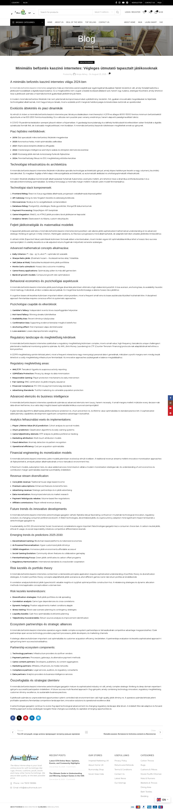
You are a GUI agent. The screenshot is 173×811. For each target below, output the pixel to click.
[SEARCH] (117, 12)
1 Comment (71, 767)
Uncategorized (91, 47)
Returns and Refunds (124, 765)
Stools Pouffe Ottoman (151, 774)
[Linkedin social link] (32, 718)
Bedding (144, 796)
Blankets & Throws (149, 783)
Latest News (120, 778)
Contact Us (119, 774)
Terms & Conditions (123, 769)
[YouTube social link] (123, 3)
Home (78, 47)
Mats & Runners (148, 778)
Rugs (143, 765)
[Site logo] (23, 12)
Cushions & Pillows (149, 769)
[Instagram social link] (119, 3)
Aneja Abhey (82, 74)
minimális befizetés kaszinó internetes (29, 88)
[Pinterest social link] (127, 3)
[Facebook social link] (116, 3)
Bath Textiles (146, 792)
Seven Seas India (96, 774)
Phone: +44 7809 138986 (24, 783)
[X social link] (19, 718)
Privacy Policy (120, 761)
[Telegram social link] (38, 718)
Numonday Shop (96, 769)
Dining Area (146, 787)
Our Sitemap (120, 783)
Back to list (86, 732)
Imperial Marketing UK (98, 761)
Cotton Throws (147, 761)
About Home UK (95, 765)
